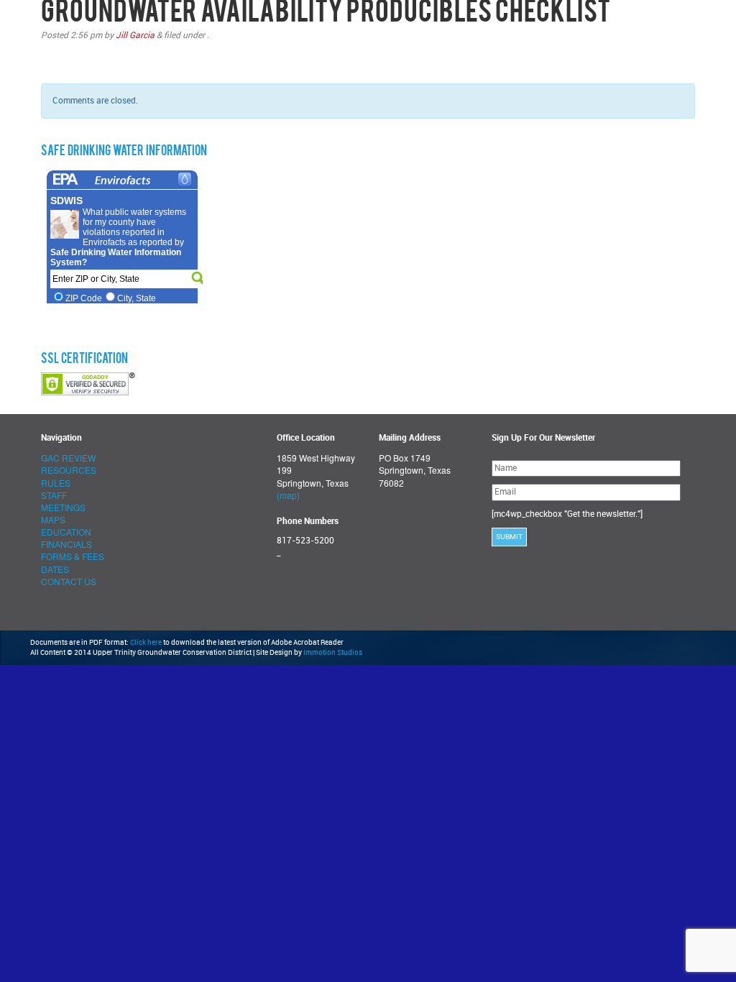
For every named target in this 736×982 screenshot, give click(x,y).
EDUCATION (66, 532)
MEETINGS (63, 507)
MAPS (53, 519)
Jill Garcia (135, 35)
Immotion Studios (332, 652)
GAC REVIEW (68, 457)
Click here (146, 642)
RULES (55, 483)
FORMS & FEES (72, 556)
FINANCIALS (66, 544)
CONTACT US (68, 581)
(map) (288, 495)
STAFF (54, 495)
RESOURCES (68, 470)
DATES (55, 569)
